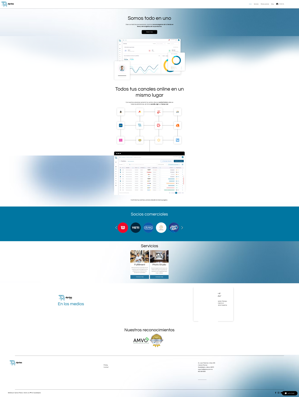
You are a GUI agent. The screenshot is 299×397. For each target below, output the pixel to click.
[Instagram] (278, 393)
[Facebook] (275, 393)
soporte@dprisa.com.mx (205, 369)
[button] (111, 367)
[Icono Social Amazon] (120, 112)
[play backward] (116, 227)
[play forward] (182, 227)
